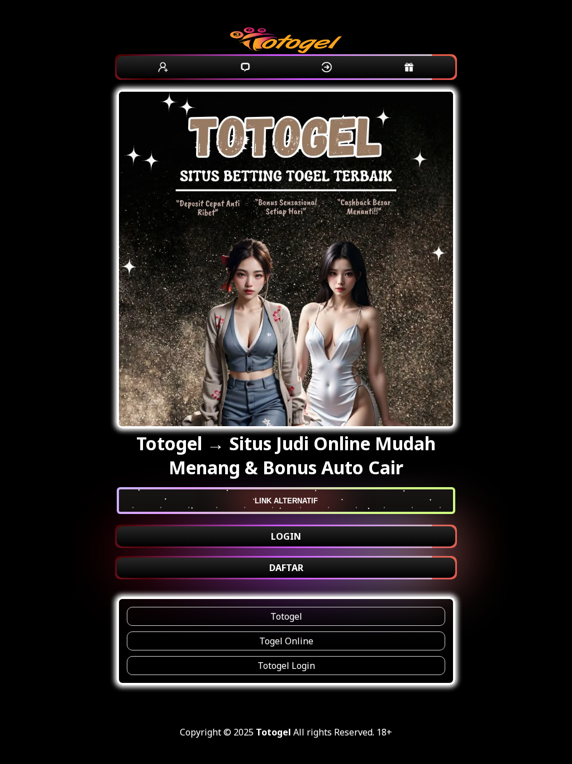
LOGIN (286, 536)
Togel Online (286, 641)
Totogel (286, 616)
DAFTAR (286, 568)
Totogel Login (286, 665)
